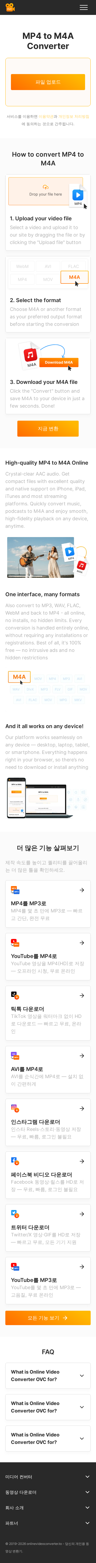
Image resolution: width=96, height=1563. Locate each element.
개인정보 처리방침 (73, 116)
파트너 (11, 1523)
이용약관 (46, 116)
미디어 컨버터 (18, 1476)
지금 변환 (48, 428)
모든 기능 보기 (43, 1318)
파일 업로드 (48, 82)
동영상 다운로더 (21, 1492)
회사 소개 (14, 1507)
